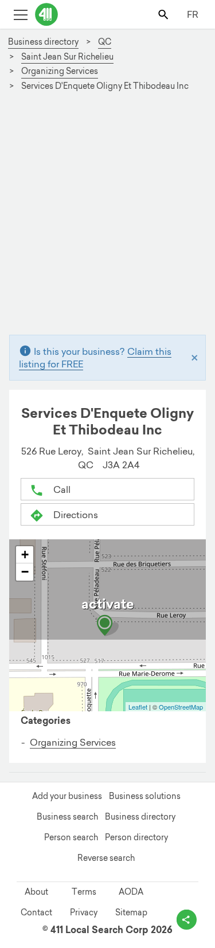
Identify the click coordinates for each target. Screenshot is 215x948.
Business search (67, 817)
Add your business (67, 796)
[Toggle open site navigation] (20, 14)
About (36, 892)
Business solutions (145, 796)
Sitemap (131, 912)
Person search (71, 837)
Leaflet (137, 706)
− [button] (25, 572)
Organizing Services (73, 742)
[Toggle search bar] (164, 14)
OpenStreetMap (181, 706)
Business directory (140, 817)
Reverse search (106, 858)
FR (192, 14)
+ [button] (25, 554)
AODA (131, 892)
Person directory (136, 837)
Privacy (83, 912)
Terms (84, 892)
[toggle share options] (187, 920)
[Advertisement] (107, 218)
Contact (36, 912)
